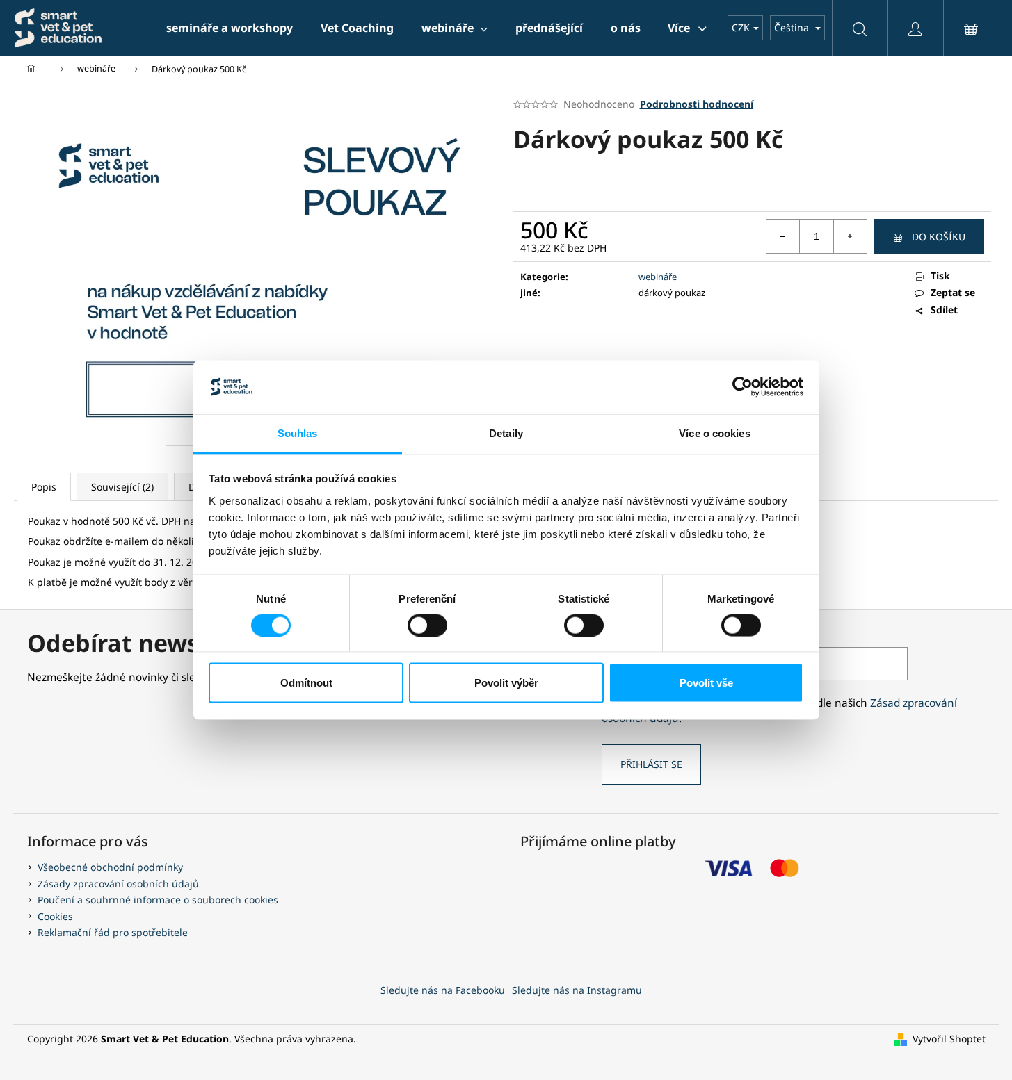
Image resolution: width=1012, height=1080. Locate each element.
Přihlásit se (651, 764)
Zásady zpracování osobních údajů (118, 883)
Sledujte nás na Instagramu (577, 990)
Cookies (55, 916)
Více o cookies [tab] (714, 433)
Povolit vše (706, 683)
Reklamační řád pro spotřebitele (113, 932)
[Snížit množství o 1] (783, 236)
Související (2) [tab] (122, 486)
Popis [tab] (43, 486)
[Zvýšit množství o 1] (850, 236)
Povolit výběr (506, 683)
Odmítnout (306, 683)
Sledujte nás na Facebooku (442, 990)
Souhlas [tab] (298, 433)
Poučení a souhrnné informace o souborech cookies (158, 899)
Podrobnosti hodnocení (696, 104)
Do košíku (938, 236)
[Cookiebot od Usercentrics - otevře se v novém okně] (742, 387)
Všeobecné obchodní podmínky (110, 867)
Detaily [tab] (506, 433)
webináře (657, 276)
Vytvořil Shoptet (949, 1038)
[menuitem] (229, 28)
